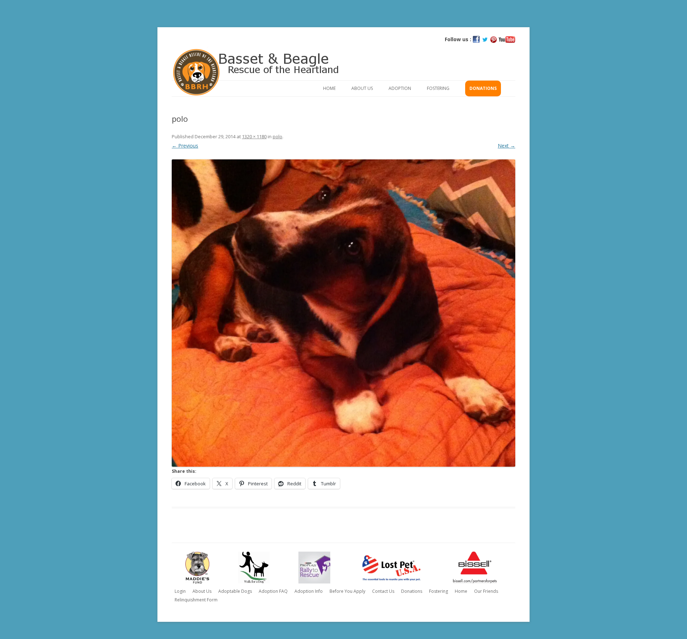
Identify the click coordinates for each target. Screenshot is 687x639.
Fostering (438, 88)
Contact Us (383, 591)
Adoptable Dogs (235, 591)
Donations (483, 88)
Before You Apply (347, 591)
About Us (362, 88)
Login (180, 591)
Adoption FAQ (273, 591)
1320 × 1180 (254, 136)
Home (329, 88)
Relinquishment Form (196, 600)
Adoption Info (308, 591)
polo (277, 136)
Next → (506, 145)
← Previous (185, 145)
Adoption (400, 88)
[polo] (343, 313)
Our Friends (486, 591)
